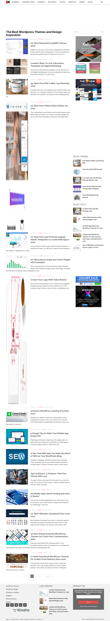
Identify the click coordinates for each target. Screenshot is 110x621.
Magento (9, 595)
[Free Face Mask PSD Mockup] (77, 171)
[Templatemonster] (81, 68)
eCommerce (41, 2)
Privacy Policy (15, 619)
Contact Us (40, 619)
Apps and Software (35, 429)
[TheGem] (88, 89)
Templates (33, 39)
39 (48, 576)
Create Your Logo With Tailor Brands (49, 279)
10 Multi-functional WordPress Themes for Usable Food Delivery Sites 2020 (50, 557)
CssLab (101, 619)
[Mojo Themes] (94, 68)
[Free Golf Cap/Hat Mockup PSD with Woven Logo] (77, 180)
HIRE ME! (90, 2)
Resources (33, 101)
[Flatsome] (88, 280)
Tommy (40, 39)
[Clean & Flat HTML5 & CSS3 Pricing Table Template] (77, 189)
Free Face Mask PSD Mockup (92, 169)
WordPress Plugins (12, 589)
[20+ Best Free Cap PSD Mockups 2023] (77, 211)
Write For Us (32, 619)
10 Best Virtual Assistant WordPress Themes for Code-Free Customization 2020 (49, 536)
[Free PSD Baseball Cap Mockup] (77, 197)
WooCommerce (11, 599)
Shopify (8, 602)
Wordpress (33, 407)
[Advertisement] (55, 15)
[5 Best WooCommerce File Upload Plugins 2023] (77, 219)
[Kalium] (88, 49)
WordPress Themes (28, 2)
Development (52, 2)
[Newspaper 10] (88, 296)
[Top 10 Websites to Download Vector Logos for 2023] (77, 247)
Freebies (82, 2)
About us (8, 619)
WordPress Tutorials (12, 592)
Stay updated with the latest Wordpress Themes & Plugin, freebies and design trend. (88, 592)
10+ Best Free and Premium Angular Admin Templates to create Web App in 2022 (50, 239)
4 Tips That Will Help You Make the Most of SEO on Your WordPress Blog (50, 454)
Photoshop (33, 79)
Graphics (63, 2)
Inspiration (72, 2)
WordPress (15, 2)
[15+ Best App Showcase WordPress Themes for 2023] (77, 228)
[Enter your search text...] (102, 32)
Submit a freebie (24, 619)
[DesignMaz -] (8, 2)
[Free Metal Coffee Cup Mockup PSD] (77, 163)
